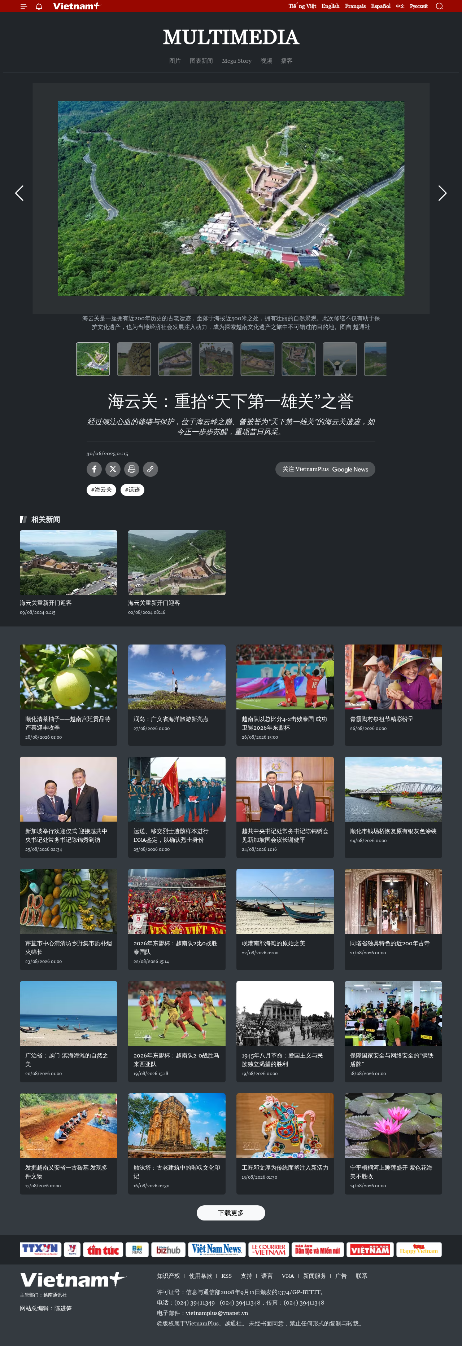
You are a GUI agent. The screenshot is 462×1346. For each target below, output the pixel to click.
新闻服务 (314, 1275)
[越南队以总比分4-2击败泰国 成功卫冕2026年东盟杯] (285, 677)
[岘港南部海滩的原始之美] (285, 901)
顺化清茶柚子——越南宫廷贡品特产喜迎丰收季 (67, 723)
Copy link (150, 469)
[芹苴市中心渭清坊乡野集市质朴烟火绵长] (68, 901)
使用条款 (200, 1275)
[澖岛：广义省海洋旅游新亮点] (177, 677)
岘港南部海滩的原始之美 (273, 943)
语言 (267, 1275)
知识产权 (168, 1275)
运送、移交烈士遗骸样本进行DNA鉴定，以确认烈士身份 (171, 835)
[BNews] (137, 1249)
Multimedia (231, 37)
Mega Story (237, 60)
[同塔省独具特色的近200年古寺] (393, 901)
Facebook (94, 469)
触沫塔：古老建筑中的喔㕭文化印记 (177, 1172)
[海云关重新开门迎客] (68, 562)
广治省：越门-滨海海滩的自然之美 (66, 1060)
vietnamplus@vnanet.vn (217, 1313)
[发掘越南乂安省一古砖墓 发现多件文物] (68, 1125)
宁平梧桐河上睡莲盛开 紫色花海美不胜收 (391, 1172)
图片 (175, 60)
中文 (400, 6)
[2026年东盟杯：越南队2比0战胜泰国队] (177, 901)
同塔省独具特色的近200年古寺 (390, 943)
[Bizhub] (168, 1249)
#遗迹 (132, 489)
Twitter (113, 469)
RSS (226, 1275)
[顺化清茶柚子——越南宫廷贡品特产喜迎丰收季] (68, 677)
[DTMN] (317, 1249)
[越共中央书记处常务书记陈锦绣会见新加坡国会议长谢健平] (285, 789)
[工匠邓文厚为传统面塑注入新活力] (285, 1125)
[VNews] (72, 1249)
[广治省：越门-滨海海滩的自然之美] (68, 1013)
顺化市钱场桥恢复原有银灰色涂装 (393, 831)
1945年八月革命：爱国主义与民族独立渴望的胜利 (282, 1060)
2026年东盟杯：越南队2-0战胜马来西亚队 (176, 1060)
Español (381, 6)
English (331, 6)
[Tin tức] (103, 1249)
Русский (419, 6)
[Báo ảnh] (370, 1249)
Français (355, 6)
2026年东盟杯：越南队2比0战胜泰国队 (175, 947)
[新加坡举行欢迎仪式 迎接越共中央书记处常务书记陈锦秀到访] (68, 789)
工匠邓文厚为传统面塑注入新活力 (285, 1167)
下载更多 (231, 1213)
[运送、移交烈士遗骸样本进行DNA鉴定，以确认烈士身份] (177, 789)
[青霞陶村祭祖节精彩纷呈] (393, 677)
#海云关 (101, 489)
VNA (288, 1275)
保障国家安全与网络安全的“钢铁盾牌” (391, 1060)
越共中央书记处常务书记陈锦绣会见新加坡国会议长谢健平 (285, 835)
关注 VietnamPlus (306, 469)
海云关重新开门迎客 (46, 602)
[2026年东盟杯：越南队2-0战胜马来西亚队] (177, 1013)
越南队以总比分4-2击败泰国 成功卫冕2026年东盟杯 (284, 723)
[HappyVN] (419, 1249)
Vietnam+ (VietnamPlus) (77, 6)
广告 (341, 1275)
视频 (266, 60)
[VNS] (217, 1249)
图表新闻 (201, 60)
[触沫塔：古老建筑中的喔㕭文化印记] (177, 1125)
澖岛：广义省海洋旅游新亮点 (171, 719)
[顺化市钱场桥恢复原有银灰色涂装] (393, 789)
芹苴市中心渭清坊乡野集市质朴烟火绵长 (68, 947)
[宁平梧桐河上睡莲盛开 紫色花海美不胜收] (393, 1125)
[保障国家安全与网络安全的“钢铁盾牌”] (393, 1013)
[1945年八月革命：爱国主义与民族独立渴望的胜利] (285, 1013)
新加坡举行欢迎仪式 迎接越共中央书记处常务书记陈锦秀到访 (66, 835)
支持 (246, 1275)
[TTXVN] (40, 1249)
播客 (287, 60)
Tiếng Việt (302, 6)
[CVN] (268, 1249)
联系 (361, 1275)
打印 (131, 469)
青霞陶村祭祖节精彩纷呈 (382, 719)
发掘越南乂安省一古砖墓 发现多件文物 (66, 1172)
